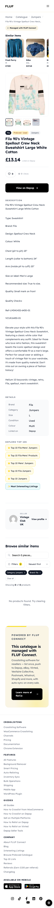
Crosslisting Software (15, 727)
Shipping (8, 785)
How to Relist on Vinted (16, 826)
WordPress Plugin (13, 793)
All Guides (9, 805)
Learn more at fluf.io (24, 694)
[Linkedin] (33, 898)
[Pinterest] (40, 898)
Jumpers (36, 16)
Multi (32, 426)
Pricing (7, 740)
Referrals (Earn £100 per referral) (21, 867)
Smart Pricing (11, 768)
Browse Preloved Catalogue (18, 855)
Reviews (8, 863)
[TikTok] (19, 898)
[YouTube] (28, 902)
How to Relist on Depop (16, 822)
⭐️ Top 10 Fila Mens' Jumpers (22, 447)
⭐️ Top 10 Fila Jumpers (19, 471)
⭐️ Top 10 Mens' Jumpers (20, 463)
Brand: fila (34, 572)
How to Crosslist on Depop (18, 813)
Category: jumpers (15, 572)
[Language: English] (49, 903)
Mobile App (9, 789)
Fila (8, 133)
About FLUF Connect (15, 842)
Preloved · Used (20, 133)
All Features (10, 760)
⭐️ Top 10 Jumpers (17, 478)
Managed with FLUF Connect (23, 28)
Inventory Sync (12, 776)
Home (8, 16)
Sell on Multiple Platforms (17, 818)
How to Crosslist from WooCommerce (23, 809)
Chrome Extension (13, 748)
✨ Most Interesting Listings (23, 486)
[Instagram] (12, 898)
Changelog (9, 871)
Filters (16, 564)
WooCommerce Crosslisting (18, 731)
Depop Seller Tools (13, 830)
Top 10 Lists (10, 859)
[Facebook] (26, 898)
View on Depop (27, 187)
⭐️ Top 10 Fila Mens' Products (23, 455)
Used (32, 420)
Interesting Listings (14, 850)
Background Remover (15, 764)
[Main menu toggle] (48, 6)
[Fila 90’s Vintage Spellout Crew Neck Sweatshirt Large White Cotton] (9, 122)
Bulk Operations (12, 781)
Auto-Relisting (11, 772)
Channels (8, 735)
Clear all (10, 578)
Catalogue (21, 16)
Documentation (12, 744)
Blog (6, 846)
